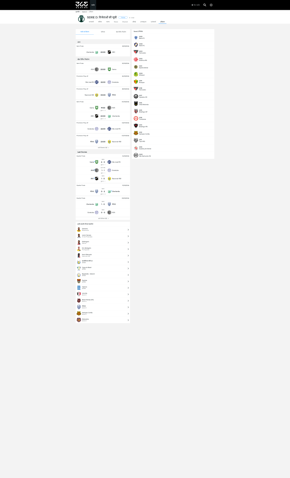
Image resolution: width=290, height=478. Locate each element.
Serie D (84, 12)
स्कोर (93, 5)
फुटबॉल (78, 12)
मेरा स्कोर (197, 5)
